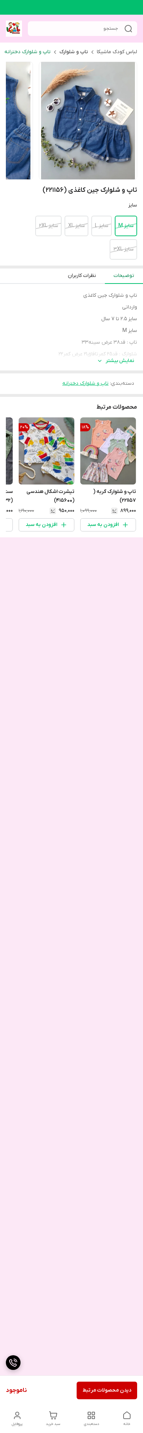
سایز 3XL (123, 249)
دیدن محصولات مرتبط (106, 1390)
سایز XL (76, 225)
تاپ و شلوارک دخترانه (27, 51)
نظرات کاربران (82, 275)
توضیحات (124, 275)
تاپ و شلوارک (73, 51)
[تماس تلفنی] (13, 1362)
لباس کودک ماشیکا (117, 51)
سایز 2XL (48, 225)
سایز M (125, 225)
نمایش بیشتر (120, 360)
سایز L (101, 225)
